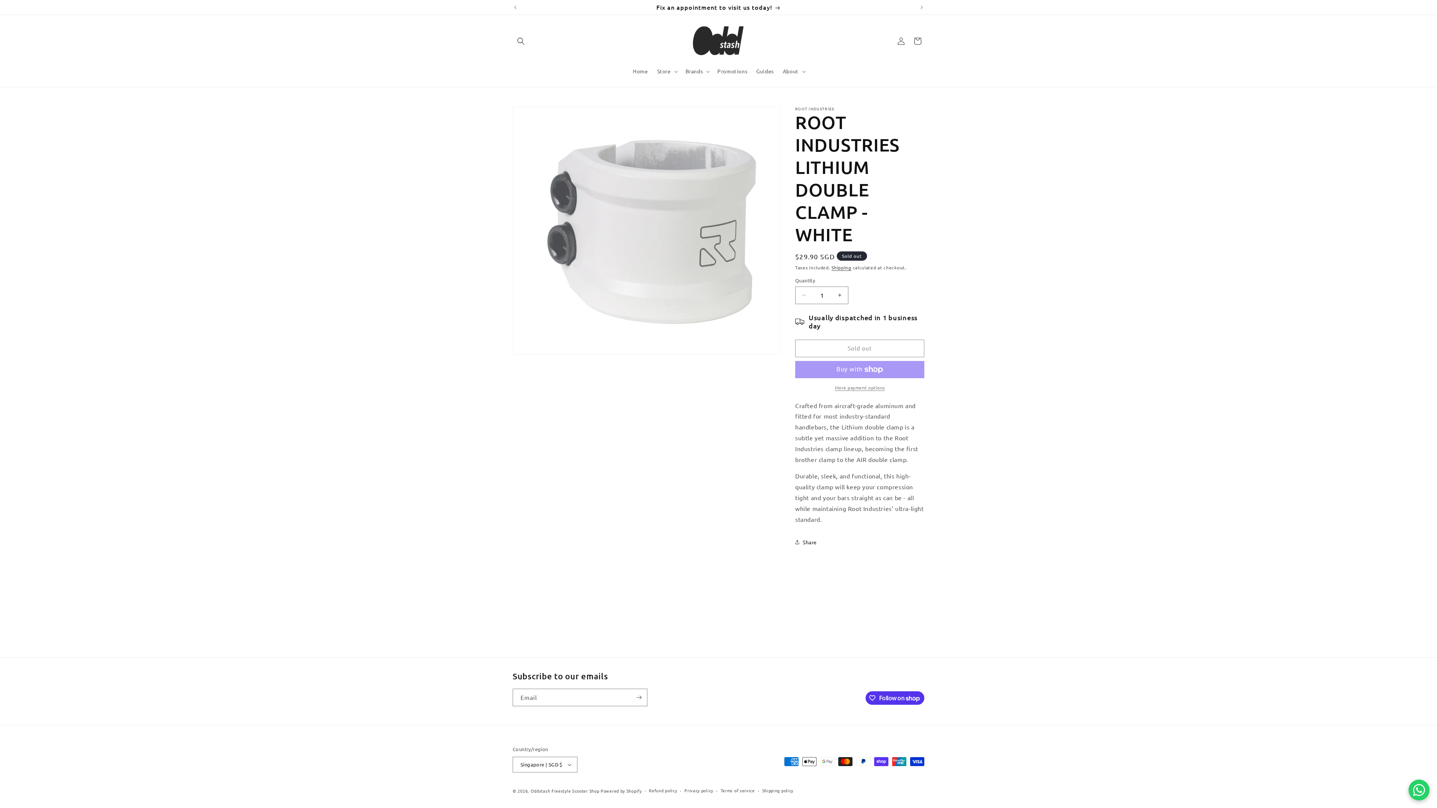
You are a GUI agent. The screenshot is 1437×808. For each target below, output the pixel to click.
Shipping (841, 267)
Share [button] (810, 542)
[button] (521, 41)
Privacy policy (698, 790)
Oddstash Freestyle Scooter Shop (565, 791)
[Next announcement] (921, 7)
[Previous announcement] (515, 7)
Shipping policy (778, 790)
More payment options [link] (860, 388)
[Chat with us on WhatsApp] (1419, 790)
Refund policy (663, 790)
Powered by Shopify (621, 791)
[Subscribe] (639, 697)
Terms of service (738, 790)
